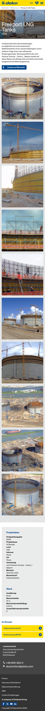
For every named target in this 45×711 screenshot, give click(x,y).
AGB (3, 691)
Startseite (5, 8)
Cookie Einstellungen (10, 695)
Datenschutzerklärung (11, 686)
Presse (5, 678)
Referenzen (15, 8)
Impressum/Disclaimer (11, 682)
